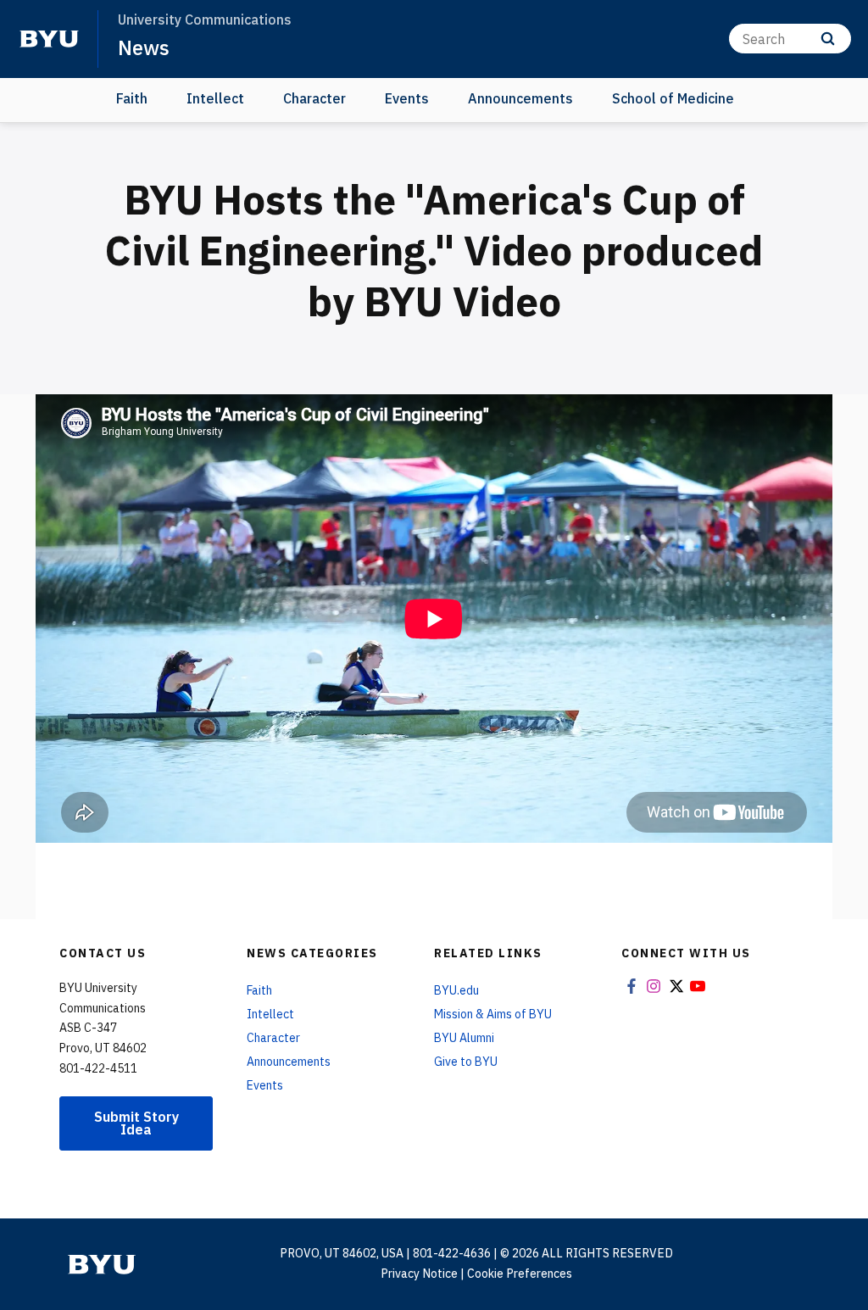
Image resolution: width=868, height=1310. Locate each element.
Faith (131, 98)
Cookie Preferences (519, 1273)
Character (314, 98)
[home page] (49, 39)
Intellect (215, 98)
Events (407, 98)
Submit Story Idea (136, 1123)
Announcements (520, 98)
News (144, 47)
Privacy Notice (419, 1273)
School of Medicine (673, 98)
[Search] (828, 38)
